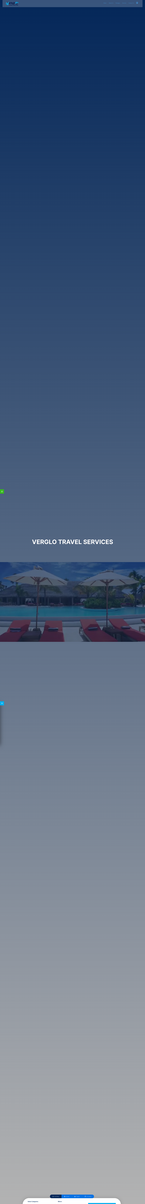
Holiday (56, 1196)
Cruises (88, 1196)
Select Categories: (33, 1201)
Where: (60, 1201)
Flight (78, 1196)
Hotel (67, 1196)
